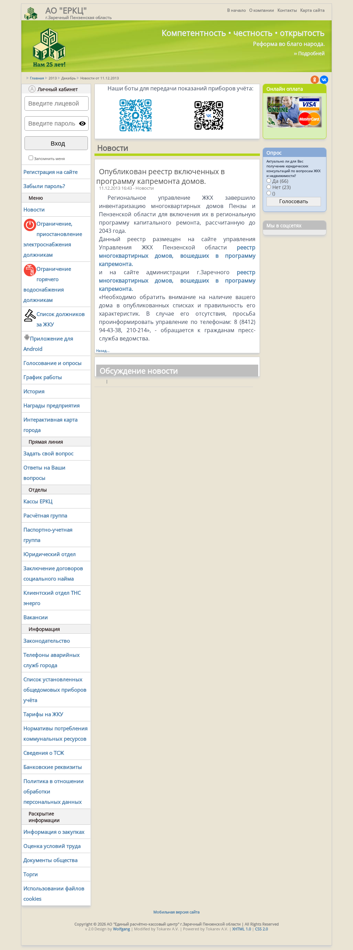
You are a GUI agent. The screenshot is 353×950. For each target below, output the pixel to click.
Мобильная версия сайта (176, 911)
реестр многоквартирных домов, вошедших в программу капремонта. (177, 256)
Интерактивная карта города (50, 424)
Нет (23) (281, 187)
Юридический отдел (49, 554)
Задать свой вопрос (48, 453)
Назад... (103, 350)
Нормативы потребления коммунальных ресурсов (55, 733)
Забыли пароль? (44, 185)
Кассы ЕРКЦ (37, 501)
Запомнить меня (49, 158)
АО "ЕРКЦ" (66, 10)
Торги (30, 874)
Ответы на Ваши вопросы (44, 472)
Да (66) (280, 181)
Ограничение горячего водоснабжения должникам (47, 284)
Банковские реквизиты (52, 766)
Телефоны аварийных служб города (51, 660)
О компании (261, 10)
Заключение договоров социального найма (53, 573)
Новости (34, 209)
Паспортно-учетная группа (47, 534)
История (33, 391)
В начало (236, 10)
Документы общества (50, 860)
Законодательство (46, 640)
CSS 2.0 (261, 928)
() (273, 193)
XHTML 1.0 (241, 928)
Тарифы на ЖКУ (43, 714)
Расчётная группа (45, 515)
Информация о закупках (53, 831)
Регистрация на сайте (50, 171)
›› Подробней (309, 53)
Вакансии (35, 617)
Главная (37, 78)
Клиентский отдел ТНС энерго (52, 597)
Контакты (287, 10)
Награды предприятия (51, 405)
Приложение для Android (48, 343)
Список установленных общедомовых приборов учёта (55, 689)
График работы (42, 377)
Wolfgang (121, 928)
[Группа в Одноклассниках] (315, 80)
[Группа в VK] (324, 80)
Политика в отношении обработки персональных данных (53, 791)
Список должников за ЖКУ (61, 319)
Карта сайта (312, 10)
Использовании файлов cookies (53, 893)
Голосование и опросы (52, 362)
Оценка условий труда (52, 845)
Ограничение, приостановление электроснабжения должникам (52, 239)
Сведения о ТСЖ (43, 752)
